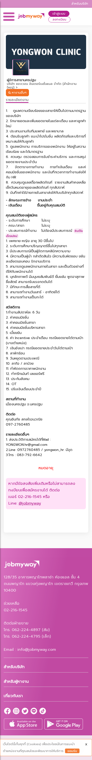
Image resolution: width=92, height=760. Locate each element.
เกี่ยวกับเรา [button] (13, 696)
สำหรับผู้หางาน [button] (16, 681)
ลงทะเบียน (59, 19)
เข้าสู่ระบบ (59, 13)
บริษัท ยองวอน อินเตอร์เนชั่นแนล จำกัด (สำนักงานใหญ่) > (42, 85)
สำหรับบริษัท (79, 3)
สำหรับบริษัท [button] (14, 667)
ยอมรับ (72, 751)
